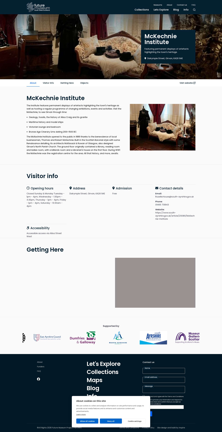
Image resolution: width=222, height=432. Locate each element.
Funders (40, 367)
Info (185, 9)
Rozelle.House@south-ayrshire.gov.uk (174, 196)
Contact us (182, 5)
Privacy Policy (148, 428)
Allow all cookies (87, 421)
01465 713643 (162, 204)
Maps (94, 380)
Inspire (182, 427)
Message (149, 386)
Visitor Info (48, 82)
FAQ (193, 5)
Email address (151, 377)
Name (147, 368)
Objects (84, 82)
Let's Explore (103, 364)
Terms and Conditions (129, 428)
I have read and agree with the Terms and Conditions (165, 396)
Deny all (110, 421)
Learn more (81, 414)
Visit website (186, 82)
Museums (158, 5)
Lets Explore (161, 9)
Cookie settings (134, 421)
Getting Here (67, 82)
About (169, 5)
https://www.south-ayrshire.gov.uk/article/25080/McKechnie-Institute (175, 215)
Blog (176, 9)
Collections (142, 9)
